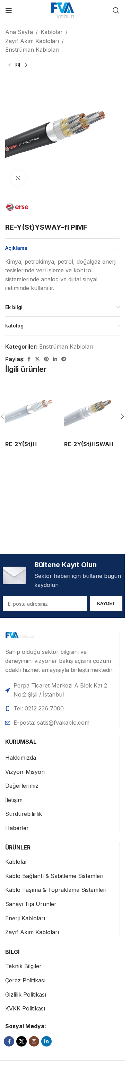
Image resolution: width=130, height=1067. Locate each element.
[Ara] (116, 10)
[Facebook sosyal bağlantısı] (29, 359)
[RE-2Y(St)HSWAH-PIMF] (92, 409)
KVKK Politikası (25, 1008)
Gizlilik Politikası (25, 994)
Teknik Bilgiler (23, 966)
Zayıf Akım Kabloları (32, 40)
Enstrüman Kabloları (32, 49)
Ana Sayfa (19, 31)
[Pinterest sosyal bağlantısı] (46, 359)
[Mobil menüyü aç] (9, 10)
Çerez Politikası (25, 980)
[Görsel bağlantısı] (29, 635)
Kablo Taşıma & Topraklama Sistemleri (55, 889)
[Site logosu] (62, 9)
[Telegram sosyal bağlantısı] (63, 359)
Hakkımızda (20, 757)
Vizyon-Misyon (25, 771)
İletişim (14, 799)
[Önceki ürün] (9, 65)
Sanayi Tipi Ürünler (31, 903)
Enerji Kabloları (25, 918)
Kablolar (52, 31)
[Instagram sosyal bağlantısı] (34, 1041)
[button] (122, 416)
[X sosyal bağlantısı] (37, 359)
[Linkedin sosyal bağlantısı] (55, 359)
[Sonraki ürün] (26, 65)
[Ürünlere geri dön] (18, 65)
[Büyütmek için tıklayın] (18, 178)
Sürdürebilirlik (23, 813)
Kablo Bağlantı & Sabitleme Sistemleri (54, 875)
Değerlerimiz (21, 785)
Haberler (17, 828)
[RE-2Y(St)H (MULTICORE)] (33, 409)
